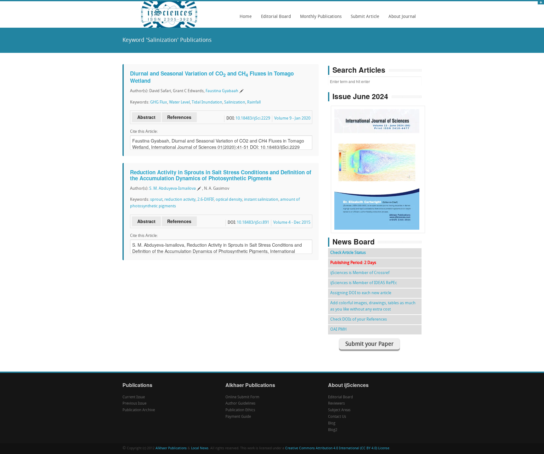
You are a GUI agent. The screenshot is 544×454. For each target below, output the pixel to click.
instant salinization (261, 200)
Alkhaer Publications (171, 448)
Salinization (234, 102)
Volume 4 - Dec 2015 (291, 223)
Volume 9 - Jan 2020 (292, 118)
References (179, 117)
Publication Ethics (240, 410)
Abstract (146, 117)
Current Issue (133, 397)
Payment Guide (238, 417)
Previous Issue (134, 404)
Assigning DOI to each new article (360, 293)
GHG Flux (158, 102)
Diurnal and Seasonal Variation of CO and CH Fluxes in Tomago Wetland (212, 77)
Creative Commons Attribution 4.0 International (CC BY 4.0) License (337, 448)
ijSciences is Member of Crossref (359, 273)
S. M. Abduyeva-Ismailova (172, 189)
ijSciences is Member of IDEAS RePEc (363, 283)
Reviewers (336, 404)
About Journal (400, 18)
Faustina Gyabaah (222, 91)
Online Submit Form (242, 397)
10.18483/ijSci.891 (253, 223)
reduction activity (180, 200)
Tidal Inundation (207, 102)
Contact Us (337, 417)
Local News (199, 448)
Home (246, 16)
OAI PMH (338, 330)
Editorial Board (274, 18)
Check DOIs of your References (358, 319)
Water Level (179, 102)
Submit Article (363, 18)
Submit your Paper (369, 344)
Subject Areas (339, 410)
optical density (229, 200)
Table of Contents (378, 151)
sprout (156, 200)
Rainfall (254, 102)
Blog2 (332, 430)
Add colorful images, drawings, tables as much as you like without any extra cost (373, 306)
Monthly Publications (319, 18)
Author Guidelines (240, 404)
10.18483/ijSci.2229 (252, 118)
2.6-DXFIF (205, 200)
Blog (331, 423)
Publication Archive (138, 410)
